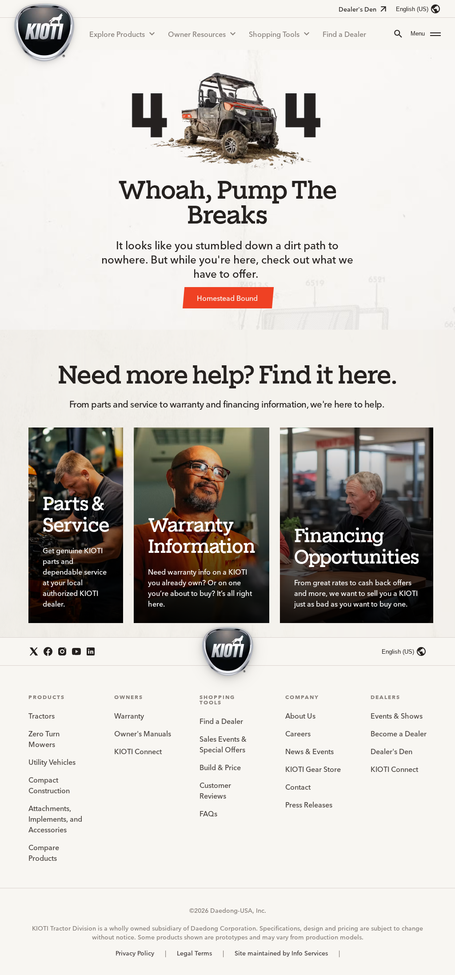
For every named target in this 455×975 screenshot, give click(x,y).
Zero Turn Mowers (44, 738)
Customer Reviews (215, 790)
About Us (300, 715)
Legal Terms (194, 952)
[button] (426, 34)
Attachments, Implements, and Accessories (55, 818)
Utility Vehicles (52, 762)
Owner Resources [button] (197, 34)
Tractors (41, 715)
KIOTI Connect (138, 751)
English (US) (412, 9)
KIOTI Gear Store (313, 769)
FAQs (208, 813)
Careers (298, 733)
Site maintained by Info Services (281, 952)
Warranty (129, 715)
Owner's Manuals (142, 733)
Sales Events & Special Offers (223, 744)
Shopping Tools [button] (274, 34)
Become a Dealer (399, 733)
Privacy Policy (135, 952)
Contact (298, 786)
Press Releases (308, 804)
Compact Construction (49, 785)
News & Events (309, 751)
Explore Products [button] (117, 34)
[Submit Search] (398, 33)
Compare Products (43, 852)
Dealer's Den (357, 8)
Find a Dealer (344, 34)
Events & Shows (397, 715)
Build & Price (220, 767)
